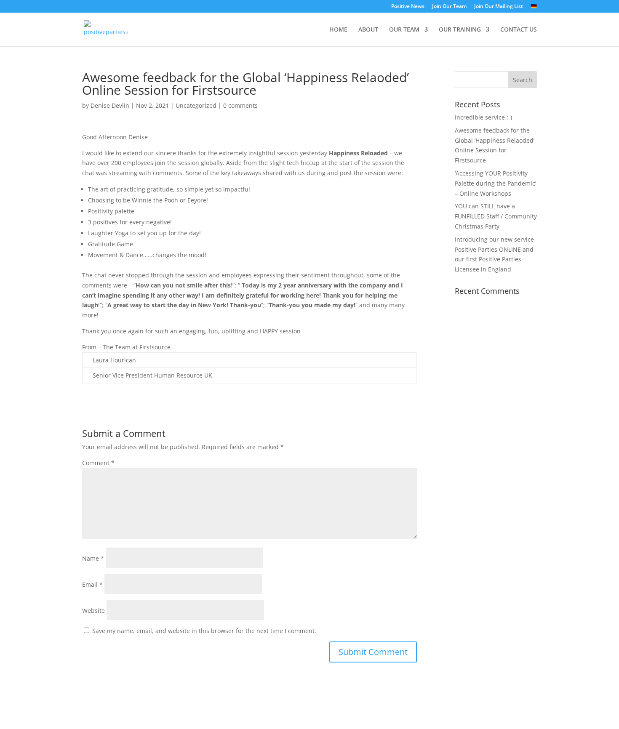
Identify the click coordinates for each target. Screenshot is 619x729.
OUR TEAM (404, 30)
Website (93, 611)
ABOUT (368, 30)
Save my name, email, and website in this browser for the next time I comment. (204, 631)
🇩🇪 (534, 7)
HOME (338, 30)
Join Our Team (449, 7)
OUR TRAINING (460, 30)
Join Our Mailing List (498, 7)
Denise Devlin (110, 105)
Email (92, 584)
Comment (98, 463)
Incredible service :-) (483, 117)
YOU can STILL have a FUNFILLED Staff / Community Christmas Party (496, 216)
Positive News (407, 7)
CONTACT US (518, 30)
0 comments (240, 105)
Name (93, 558)
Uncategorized (196, 105)
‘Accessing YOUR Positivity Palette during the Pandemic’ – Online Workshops (495, 183)
